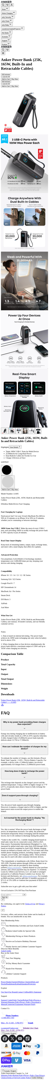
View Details (14, 447)
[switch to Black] (6, 470)
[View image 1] (5, 431)
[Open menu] (3, 53)
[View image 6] (38, 431)
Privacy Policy (29, 1075)
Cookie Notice (25, 1078)
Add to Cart (6, 79)
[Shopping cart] (7, 5)
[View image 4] (25, 431)
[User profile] (12, 5)
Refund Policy (18, 1075)
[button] (6, 74)
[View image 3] (18, 431)
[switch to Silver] (8, 481)
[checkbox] (3, 899)
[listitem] (5, 1042)
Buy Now (15, 79)
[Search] (3, 5)
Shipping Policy (7, 1075)
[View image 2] (12, 431)
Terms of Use (30, 904)
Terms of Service (13, 1078)
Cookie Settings (37, 1078)
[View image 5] (31, 431)
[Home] (23, 2)
